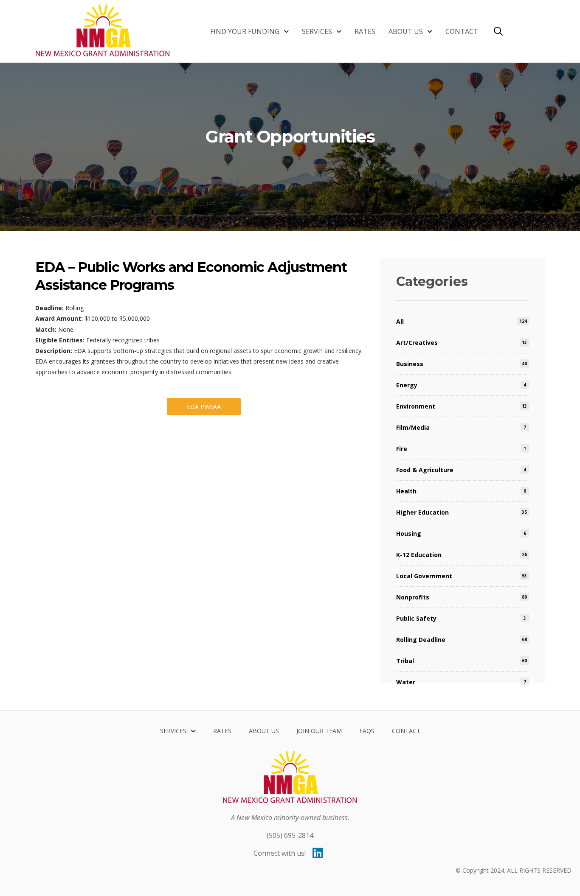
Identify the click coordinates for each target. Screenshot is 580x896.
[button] (498, 31)
